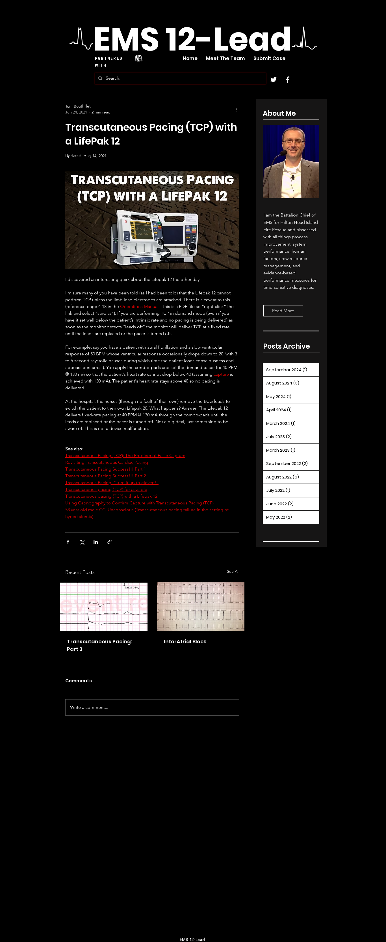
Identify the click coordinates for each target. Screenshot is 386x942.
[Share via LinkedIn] (95, 542)
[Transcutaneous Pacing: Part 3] (104, 606)
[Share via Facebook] (68, 542)
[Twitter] (273, 79)
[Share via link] (109, 542)
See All (233, 571)
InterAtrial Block (185, 641)
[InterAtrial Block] (200, 606)
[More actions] (236, 109)
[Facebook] (287, 79)
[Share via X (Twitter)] (81, 542)
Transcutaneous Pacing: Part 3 (99, 645)
